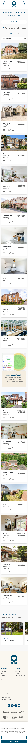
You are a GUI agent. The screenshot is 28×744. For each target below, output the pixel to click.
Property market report (20, 675)
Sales (2, 673)
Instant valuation (5, 688)
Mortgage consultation (6, 695)
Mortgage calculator (5, 697)
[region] (14, 733)
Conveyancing (4, 679)
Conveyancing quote (6, 693)
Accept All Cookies (14, 741)
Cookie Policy (6, 734)
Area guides (17, 671)
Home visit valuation (5, 691)
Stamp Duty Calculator (6, 699)
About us (17, 673)
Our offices (3, 671)
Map (18, 33)
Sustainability (18, 677)
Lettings (3, 675)
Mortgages (3, 677)
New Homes (4, 681)
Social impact (18, 679)
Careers (16, 681)
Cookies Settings (14, 737)
